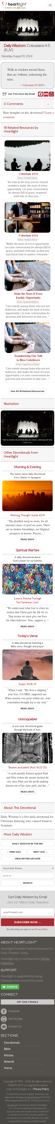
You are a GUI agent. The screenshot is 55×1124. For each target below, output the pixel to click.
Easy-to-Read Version (29, 1097)
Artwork (9, 1061)
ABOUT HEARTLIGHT (19, 942)
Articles (8, 1055)
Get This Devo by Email (21, 94)
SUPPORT (9, 970)
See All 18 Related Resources (27, 391)
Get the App (15, 1018)
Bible (7, 1049)
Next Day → (40, 852)
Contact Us (15, 1026)
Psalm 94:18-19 (27, 684)
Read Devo (27, 539)
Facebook (13, 1011)
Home (8, 1068)
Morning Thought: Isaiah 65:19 (27, 515)
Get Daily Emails (27, 1002)
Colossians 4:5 (30, 85)
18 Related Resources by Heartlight (21, 129)
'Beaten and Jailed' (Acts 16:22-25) (27, 767)
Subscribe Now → (27, 922)
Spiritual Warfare (27, 550)
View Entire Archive (27, 858)
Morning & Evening (27, 467)
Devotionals (12, 1042)
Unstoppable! (27, 719)
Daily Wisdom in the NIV (27, 843)
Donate (10, 987)
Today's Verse (27, 636)
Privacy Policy (41, 929)
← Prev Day (14, 852)
